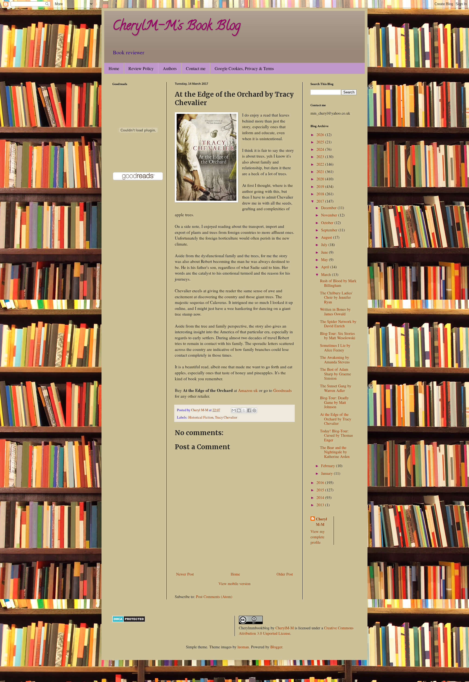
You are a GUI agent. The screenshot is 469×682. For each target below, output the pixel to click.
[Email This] (233, 410)
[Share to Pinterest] (254, 410)
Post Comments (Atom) (214, 596)
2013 (320, 504)
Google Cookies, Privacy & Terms (244, 68)
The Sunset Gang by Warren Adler (335, 388)
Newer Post (185, 574)
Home (114, 68)
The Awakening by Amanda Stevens (335, 359)
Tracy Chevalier (226, 417)
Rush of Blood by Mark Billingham (338, 283)
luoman (243, 646)
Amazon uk (248, 390)
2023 (320, 156)
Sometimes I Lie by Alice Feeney (335, 348)
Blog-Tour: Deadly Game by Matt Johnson (334, 402)
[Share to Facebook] (249, 410)
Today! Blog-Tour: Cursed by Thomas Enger (336, 435)
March (326, 274)
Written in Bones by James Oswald (335, 311)
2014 (320, 497)
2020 (320, 178)
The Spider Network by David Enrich (338, 324)
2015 (320, 489)
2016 (320, 482)
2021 (320, 171)
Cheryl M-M (321, 521)
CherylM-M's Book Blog (176, 27)
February (328, 465)
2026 (320, 134)
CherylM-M (284, 627)
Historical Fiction (200, 417)
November (329, 215)
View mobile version (234, 583)
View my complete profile (317, 537)
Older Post (285, 574)
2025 (320, 141)
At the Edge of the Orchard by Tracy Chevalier (335, 419)
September (329, 229)
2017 (320, 201)
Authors (170, 68)
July (324, 244)
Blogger (276, 646)
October (327, 222)
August (327, 237)
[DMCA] (128, 620)
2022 (320, 164)
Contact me (195, 68)
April (325, 266)
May (325, 259)
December (329, 207)
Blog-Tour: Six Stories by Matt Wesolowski (337, 336)
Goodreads (282, 390)
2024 (320, 149)
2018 (320, 193)
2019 (320, 186)
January (327, 473)
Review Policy (141, 68)
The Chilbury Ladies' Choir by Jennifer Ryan (336, 297)
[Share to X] (244, 410)
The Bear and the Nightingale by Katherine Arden (335, 452)
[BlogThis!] (239, 410)
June (325, 252)
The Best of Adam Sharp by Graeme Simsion (335, 374)
